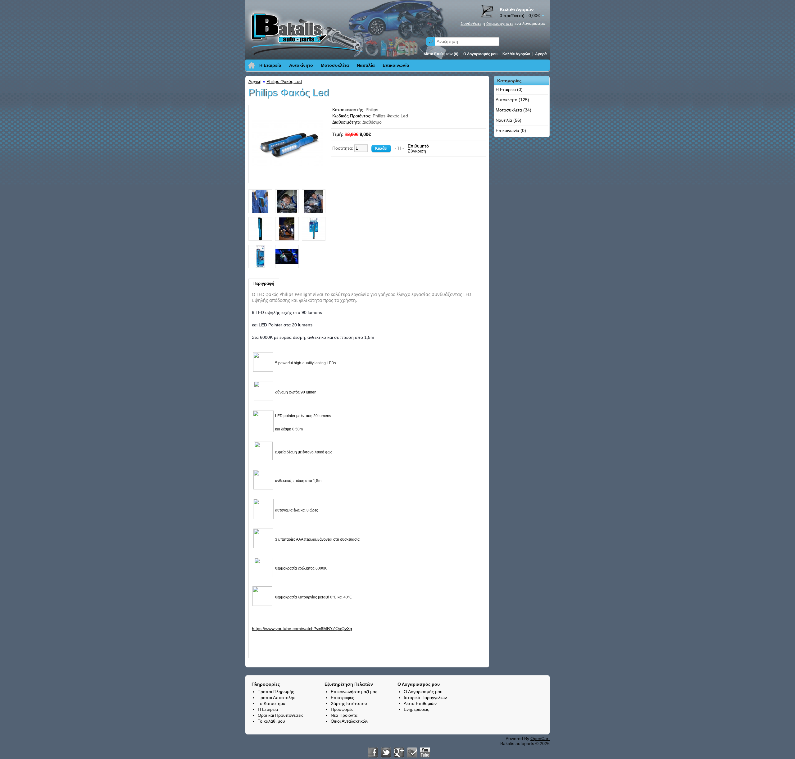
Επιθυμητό (418, 145)
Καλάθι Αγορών (516, 54)
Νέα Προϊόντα (344, 715)
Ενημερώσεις (416, 709)
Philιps (372, 109)
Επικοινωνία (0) (511, 130)
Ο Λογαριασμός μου (480, 54)
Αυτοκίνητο (301, 65)
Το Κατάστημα (271, 703)
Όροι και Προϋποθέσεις (280, 715)
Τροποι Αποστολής (276, 697)
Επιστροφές (342, 697)
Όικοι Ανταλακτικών (349, 721)
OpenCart (540, 738)
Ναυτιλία (366, 65)
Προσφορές (342, 709)
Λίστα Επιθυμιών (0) (441, 54)
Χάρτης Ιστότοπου (349, 703)
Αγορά (541, 54)
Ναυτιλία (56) (508, 120)
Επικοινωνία (396, 65)
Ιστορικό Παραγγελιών (425, 697)
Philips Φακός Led (284, 81)
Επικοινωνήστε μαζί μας (354, 691)
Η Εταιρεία (270, 65)
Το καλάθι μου (271, 721)
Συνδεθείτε (471, 23)
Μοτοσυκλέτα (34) (513, 109)
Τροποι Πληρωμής (276, 691)
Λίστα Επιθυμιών (420, 703)
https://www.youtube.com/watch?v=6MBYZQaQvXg (302, 628)
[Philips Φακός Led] (287, 177)
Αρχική (254, 81)
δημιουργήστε (499, 23)
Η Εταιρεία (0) (509, 89)
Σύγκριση (417, 150)
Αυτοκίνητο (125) (512, 99)
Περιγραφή (263, 283)
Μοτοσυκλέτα (335, 65)
